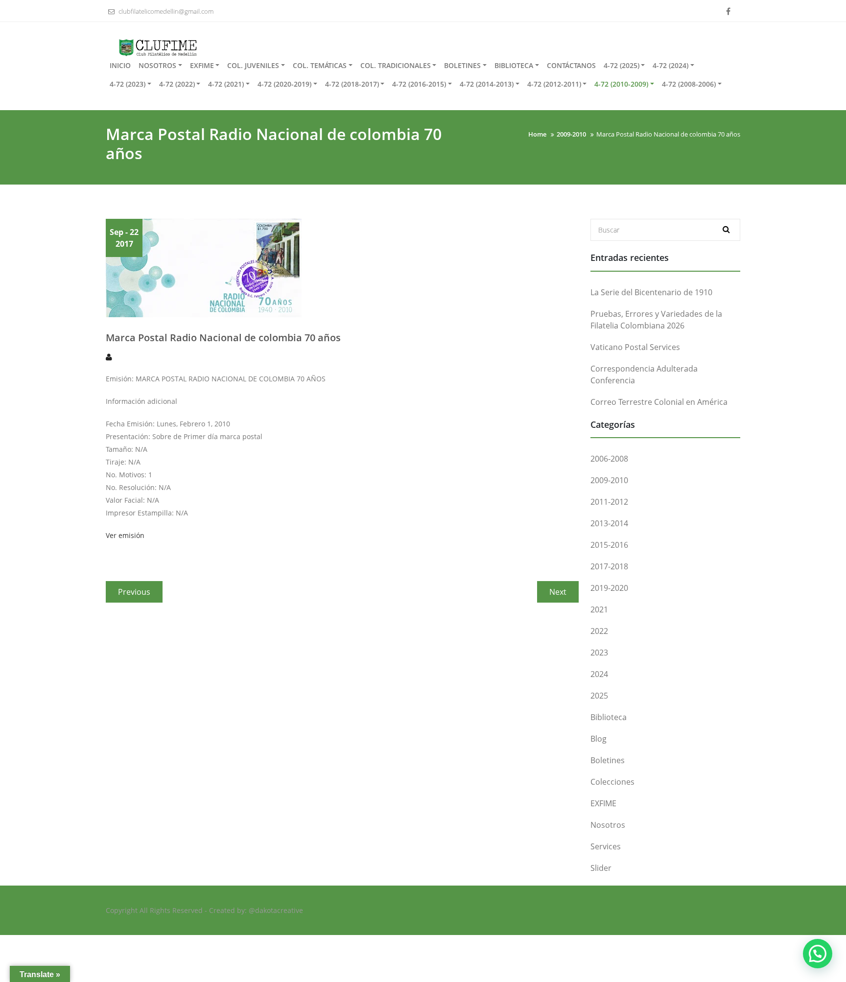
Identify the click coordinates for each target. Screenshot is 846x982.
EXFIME (603, 803)
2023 (599, 652)
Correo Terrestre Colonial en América (659, 402)
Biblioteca (608, 717)
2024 (599, 674)
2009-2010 (609, 480)
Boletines (607, 760)
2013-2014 (609, 523)
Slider (600, 868)
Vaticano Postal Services (635, 347)
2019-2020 (609, 588)
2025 (599, 695)
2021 (599, 609)
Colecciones (612, 781)
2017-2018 (609, 566)
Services (605, 846)
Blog (598, 738)
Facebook (728, 11)
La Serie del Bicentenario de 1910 (651, 292)
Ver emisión (125, 535)
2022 (599, 631)
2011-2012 (609, 501)
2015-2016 (609, 544)
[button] (817, 953)
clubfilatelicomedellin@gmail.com (165, 11)
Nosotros (607, 824)
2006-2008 (609, 458)
